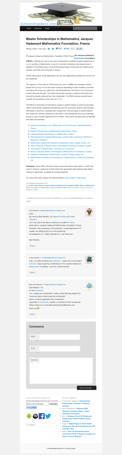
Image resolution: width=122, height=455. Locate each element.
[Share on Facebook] (58, 49)
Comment (34, 360)
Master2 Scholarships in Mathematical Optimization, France (54, 131)
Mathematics (79, 58)
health (82, 90)
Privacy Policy (70, 448)
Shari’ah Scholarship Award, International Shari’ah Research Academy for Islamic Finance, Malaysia (78, 433)
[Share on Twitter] (66, 49)
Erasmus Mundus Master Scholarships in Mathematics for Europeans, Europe (61, 151)
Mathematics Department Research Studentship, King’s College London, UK (60, 142)
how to (31, 293)
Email (34, 348)
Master (82, 185)
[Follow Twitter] (48, 418)
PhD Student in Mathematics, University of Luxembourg (52, 148)
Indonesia (33, 219)
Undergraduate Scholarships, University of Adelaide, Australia (76, 403)
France (59, 99)
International (39, 185)
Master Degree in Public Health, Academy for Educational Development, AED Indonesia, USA (78, 426)
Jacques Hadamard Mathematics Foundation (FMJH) (61, 185)
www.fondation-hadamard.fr (75, 177)
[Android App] (29, 418)
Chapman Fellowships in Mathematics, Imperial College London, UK (57, 154)
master (29, 64)
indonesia (56, 260)
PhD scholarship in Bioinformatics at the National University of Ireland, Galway (61, 145)
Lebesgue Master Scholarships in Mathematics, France (52, 134)
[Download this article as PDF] (79, 49)
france (33, 263)
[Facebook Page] (42, 418)
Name (34, 337)
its (59, 64)
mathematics (66, 216)
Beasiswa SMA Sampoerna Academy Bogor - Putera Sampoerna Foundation (75, 411)
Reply (32, 246)
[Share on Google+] (73, 49)
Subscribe (38, 28)
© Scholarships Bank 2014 (56, 448)
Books (47, 28)
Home (29, 28)
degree (55, 216)
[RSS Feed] (31, 409)
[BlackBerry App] (35, 418)
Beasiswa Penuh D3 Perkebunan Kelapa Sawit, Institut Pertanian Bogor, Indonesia (77, 418)
